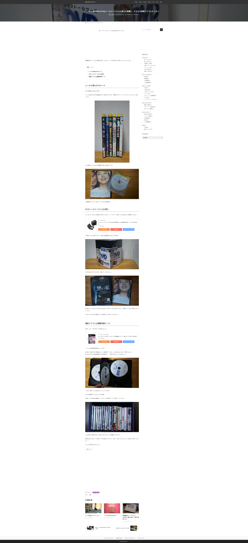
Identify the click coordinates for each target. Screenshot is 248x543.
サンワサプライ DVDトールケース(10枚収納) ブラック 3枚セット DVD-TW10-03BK (117, 336)
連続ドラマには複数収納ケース (97, 76)
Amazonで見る (104, 229)
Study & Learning (147, 74)
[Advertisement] (112, 46)
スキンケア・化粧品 (149, 106)
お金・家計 (147, 69)
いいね (89, 449)
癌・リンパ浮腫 (148, 108)
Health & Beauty (146, 102)
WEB (146, 87)
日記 (146, 127)
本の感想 (147, 118)
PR (90, 494)
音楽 (146, 120)
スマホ (146, 97)
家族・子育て (148, 71)
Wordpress (147, 89)
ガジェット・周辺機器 (150, 95)
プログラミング (148, 91)
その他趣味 (147, 121)
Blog (144, 125)
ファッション (148, 67)
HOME (88, 22)
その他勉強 (147, 82)
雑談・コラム (148, 129)
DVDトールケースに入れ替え (96, 74)
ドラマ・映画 (148, 116)
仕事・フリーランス (149, 65)
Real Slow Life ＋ (90, 2)
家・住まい (147, 61)
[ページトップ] (245, 540)
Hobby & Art (93, 22)
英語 (146, 76)
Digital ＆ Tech (146, 85)
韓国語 (146, 78)
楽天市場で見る (116, 229)
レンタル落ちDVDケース (95, 71)
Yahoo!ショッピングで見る (128, 229)
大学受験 (147, 80)
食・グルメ (147, 59)
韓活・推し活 (112, 14)
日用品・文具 (148, 63)
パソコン (147, 93)
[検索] (161, 29)
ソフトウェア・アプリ (150, 99)
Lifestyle (145, 57)
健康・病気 (147, 104)
